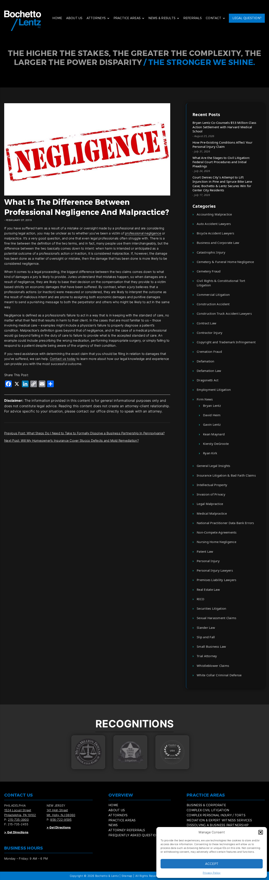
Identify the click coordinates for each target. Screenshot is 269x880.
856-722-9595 (60, 819)
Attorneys (96, 18)
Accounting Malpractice (214, 214)
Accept (211, 863)
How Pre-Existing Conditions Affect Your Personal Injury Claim (222, 144)
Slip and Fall (206, 637)
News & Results (162, 18)
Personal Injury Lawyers (215, 570)
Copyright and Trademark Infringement (226, 342)
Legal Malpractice (210, 504)
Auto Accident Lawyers (214, 224)
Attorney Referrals (126, 830)
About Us (74, 18)
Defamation (205, 361)
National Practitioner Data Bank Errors (225, 523)
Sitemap (126, 875)
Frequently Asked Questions (134, 835)
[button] (260, 832)
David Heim (212, 415)
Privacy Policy (212, 872)
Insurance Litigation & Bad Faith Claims (226, 475)
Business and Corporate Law (218, 242)
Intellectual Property (212, 485)
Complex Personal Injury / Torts (216, 815)
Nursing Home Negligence (216, 542)
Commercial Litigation (213, 294)
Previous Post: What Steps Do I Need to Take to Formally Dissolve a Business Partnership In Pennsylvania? (84, 433)
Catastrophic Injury (211, 252)
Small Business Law (211, 646)
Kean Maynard (214, 434)
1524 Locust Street (17, 810)
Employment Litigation (214, 389)
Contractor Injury (209, 332)
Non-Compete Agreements (217, 532)
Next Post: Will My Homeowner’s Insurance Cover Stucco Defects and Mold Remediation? (71, 441)
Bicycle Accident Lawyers (215, 233)
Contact (213, 18)
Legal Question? (246, 18)
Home (57, 18)
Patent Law (205, 551)
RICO (200, 599)
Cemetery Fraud (209, 271)
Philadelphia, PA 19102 (20, 815)
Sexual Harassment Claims (216, 618)
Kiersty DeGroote (216, 443)
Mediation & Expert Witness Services (219, 820)
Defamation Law (209, 371)
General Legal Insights (213, 466)
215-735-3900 (18, 819)
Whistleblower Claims (213, 665)
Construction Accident (213, 304)
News (113, 825)
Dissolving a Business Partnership (217, 825)
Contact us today (63, 359)
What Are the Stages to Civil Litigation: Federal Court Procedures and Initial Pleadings (221, 162)
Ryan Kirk (210, 453)
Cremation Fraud (209, 351)
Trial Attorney (207, 656)
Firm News (205, 399)
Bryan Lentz (212, 405)
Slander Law (206, 627)
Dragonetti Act (208, 380)
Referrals (192, 18)
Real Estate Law (208, 589)
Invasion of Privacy (211, 494)
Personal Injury (208, 561)
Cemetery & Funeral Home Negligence (225, 262)
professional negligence (143, 233)
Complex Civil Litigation (208, 810)
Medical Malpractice (212, 513)
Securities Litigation (211, 608)
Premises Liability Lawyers (216, 580)
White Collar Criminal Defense (219, 675)
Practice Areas (127, 18)
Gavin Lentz (212, 424)
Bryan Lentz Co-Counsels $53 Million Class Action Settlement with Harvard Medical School (224, 126)
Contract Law (206, 323)
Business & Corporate (206, 805)
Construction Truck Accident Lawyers (224, 313)
